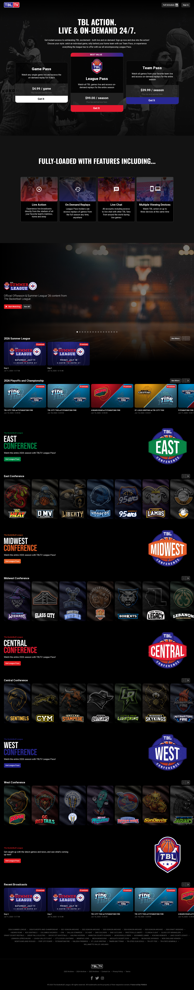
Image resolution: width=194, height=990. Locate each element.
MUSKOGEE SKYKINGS (150, 938)
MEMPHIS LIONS (83, 938)
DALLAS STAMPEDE (74, 932)
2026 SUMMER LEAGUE (17, 929)
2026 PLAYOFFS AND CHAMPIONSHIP (43, 929)
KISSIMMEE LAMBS (141, 935)
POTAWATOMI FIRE (62, 941)
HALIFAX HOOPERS (77, 935)
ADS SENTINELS (31, 932)
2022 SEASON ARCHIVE (91, 929)
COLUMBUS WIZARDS (49, 932)
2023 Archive (69, 971)
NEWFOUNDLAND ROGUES (25, 941)
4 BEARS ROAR (16, 932)
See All (27, 307)
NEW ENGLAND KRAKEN (171, 938)
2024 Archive (81, 971)
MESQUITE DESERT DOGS (119, 938)
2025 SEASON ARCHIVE (154, 929)
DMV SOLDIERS (101, 932)
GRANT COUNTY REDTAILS (14, 935)
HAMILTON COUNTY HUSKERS (99, 935)
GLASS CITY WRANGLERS (171, 932)
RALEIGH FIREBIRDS (80, 941)
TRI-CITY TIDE (152, 941)
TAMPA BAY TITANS (116, 941)
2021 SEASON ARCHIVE (70, 929)
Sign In (186, 5)
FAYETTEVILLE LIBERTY (133, 932)
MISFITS (135, 938)
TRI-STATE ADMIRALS (168, 941)
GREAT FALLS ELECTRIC (36, 935)
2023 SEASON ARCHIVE (112, 929)
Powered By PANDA (138, 985)
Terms (128, 971)
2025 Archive (94, 971)
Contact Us (105, 971)
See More (175, 338)
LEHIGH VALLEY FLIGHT (43, 938)
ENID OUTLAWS (116, 932)
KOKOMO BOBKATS (159, 935)
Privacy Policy (118, 971)
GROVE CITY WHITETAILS (57, 935)
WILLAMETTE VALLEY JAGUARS (96, 944)
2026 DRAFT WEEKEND (174, 929)
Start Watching (12, 306)
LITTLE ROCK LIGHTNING (64, 938)
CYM (62, 932)
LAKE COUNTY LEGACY (179, 935)
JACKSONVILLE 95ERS (122, 935)
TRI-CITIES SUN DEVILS (135, 941)
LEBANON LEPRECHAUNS (21, 938)
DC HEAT (88, 932)
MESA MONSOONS (99, 938)
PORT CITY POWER (45, 941)
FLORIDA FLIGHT (151, 932)
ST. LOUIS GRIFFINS (98, 941)
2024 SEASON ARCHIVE (133, 929)
